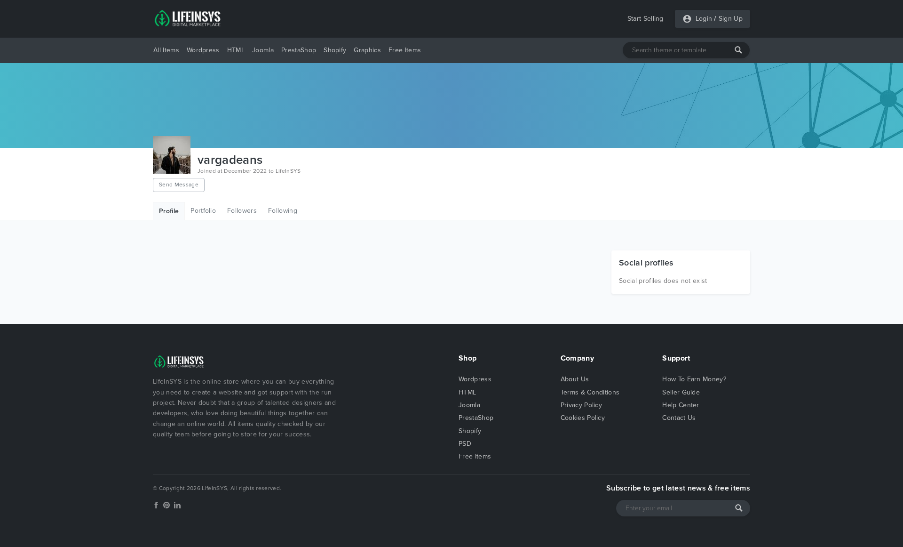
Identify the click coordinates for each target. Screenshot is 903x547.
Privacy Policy (581, 405)
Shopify (335, 50)
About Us (575, 379)
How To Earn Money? (694, 379)
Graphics (367, 50)
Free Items (404, 50)
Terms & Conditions (590, 392)
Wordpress (203, 50)
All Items (166, 50)
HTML (236, 50)
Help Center (680, 405)
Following (282, 211)
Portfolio (203, 211)
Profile (169, 211)
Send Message (178, 184)
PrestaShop (298, 50)
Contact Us (679, 418)
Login (704, 19)
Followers (242, 211)
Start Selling (645, 19)
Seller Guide (681, 392)
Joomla (263, 50)
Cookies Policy (583, 418)
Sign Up (731, 19)
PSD (465, 444)
